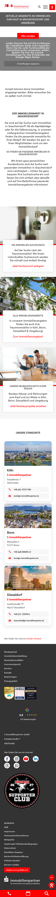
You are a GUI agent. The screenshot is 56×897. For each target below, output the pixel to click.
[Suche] (38, 7)
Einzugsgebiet (10, 681)
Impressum (9, 831)
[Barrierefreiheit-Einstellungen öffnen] (51, 885)
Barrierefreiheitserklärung (16, 856)
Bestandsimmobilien (13, 660)
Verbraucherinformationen (16, 835)
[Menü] (44, 7)
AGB (6, 827)
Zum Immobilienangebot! (28, 336)
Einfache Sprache (12, 860)
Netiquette (9, 839)
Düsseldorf (14, 594)
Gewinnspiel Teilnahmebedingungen (21, 844)
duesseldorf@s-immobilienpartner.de (29, 620)
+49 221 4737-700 (22, 489)
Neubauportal (10, 652)
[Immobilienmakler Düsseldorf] (28, 578)
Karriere (8, 668)
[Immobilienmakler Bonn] (28, 516)
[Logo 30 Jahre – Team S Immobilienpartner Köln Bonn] (22, 5)
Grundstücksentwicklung (15, 656)
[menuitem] (38, 5)
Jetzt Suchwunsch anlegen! (28, 265)
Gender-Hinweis (34, 638)
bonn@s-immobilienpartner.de (26, 558)
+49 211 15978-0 (22, 614)
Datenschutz (10, 848)
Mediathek (9, 823)
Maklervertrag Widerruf (17, 870)
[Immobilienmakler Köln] (28, 453)
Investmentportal (12, 664)
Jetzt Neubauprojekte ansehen (28, 406)
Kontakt (7, 672)
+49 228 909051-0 (22, 552)
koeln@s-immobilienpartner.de (26, 496)
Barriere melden (11, 864)
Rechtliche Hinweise (13, 852)
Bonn (10, 532)
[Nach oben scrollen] (52, 877)
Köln (10, 470)
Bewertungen (10, 676)
